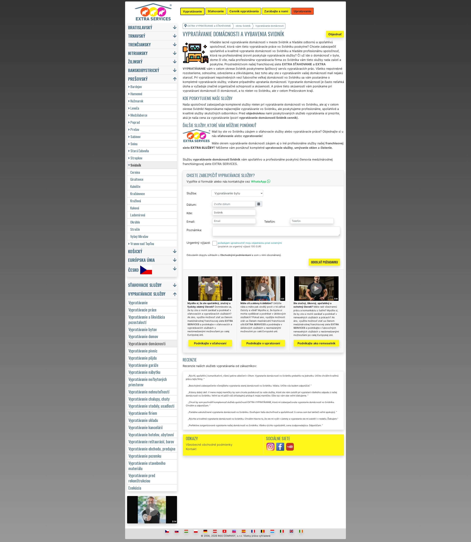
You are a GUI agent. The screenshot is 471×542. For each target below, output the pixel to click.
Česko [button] (133, 270)
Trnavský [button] (136, 36)
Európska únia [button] (141, 260)
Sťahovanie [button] (216, 11)
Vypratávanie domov (143, 336)
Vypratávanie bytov (142, 329)
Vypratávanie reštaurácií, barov (151, 441)
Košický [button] (135, 251)
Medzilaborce (138, 115)
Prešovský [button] (138, 79)
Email (190, 221)
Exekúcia (134, 488)
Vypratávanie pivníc (142, 350)
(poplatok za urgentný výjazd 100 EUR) (239, 246)
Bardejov (136, 86)
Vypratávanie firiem (142, 413)
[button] (152, 285)
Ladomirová (137, 214)
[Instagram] (270, 446)
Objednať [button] (335, 34)
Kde (189, 213)
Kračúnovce (137, 193)
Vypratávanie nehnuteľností (148, 391)
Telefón (269, 221)
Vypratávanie (138, 302)
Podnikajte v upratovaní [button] (263, 343)
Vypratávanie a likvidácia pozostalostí (146, 319)
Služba (191, 193)
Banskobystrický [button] (143, 70)
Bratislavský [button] (140, 27)
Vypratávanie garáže (143, 365)
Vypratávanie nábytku (144, 372)
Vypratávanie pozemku (144, 456)
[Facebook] (280, 446)
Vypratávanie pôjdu (142, 358)
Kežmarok (136, 101)
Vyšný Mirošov (139, 236)
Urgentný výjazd (198, 243)
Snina (133, 143)
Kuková (134, 208)
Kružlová (135, 200)
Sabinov (135, 136)
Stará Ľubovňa (139, 150)
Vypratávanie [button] (192, 11)
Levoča (134, 108)
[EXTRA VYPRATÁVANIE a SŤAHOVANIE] (153, 11)
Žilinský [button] (135, 61)
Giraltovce (136, 179)
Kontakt (191, 449)
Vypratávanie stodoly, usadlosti (151, 406)
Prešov (134, 129)
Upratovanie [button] (302, 11)
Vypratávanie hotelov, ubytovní (151, 434)
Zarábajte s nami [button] (276, 11)
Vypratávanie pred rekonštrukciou (141, 478)
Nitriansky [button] (138, 53)
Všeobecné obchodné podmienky (209, 444)
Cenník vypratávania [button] (244, 11)
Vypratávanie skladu (143, 420)
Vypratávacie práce (142, 309)
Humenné (136, 93)
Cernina (135, 172)
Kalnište (135, 186)
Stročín (135, 229)
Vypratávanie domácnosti (147, 343)
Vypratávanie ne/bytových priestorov (147, 381)
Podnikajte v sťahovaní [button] (210, 343)
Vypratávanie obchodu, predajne (151, 448)
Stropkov (136, 158)
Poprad (135, 122)
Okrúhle (135, 222)
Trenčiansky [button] (139, 44)
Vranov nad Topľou (142, 243)
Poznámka (194, 230)
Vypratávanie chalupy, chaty (149, 399)
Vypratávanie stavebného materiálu (146, 465)
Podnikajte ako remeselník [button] (316, 343)
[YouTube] (290, 446)
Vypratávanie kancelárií (145, 427)
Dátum (191, 204)
